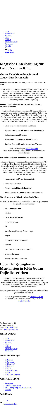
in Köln (7, 372)
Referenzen (9, 351)
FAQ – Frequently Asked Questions (18, 388)
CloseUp (8, 347)
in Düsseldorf (10, 364)
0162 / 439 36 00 (32, 149)
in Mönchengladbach (12, 374)
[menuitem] (26, 31)
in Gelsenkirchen (11, 370)
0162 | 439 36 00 (11, 327)
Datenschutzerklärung (13, 385)
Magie (7, 345)
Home (7, 338)
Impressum (9, 383)
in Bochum (9, 360)
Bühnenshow (9, 340)
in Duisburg (9, 366)
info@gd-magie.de (11, 329)
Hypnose (8, 342)
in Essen (8, 368)
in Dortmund (9, 362)
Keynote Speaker (11, 349)
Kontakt (8, 390)
